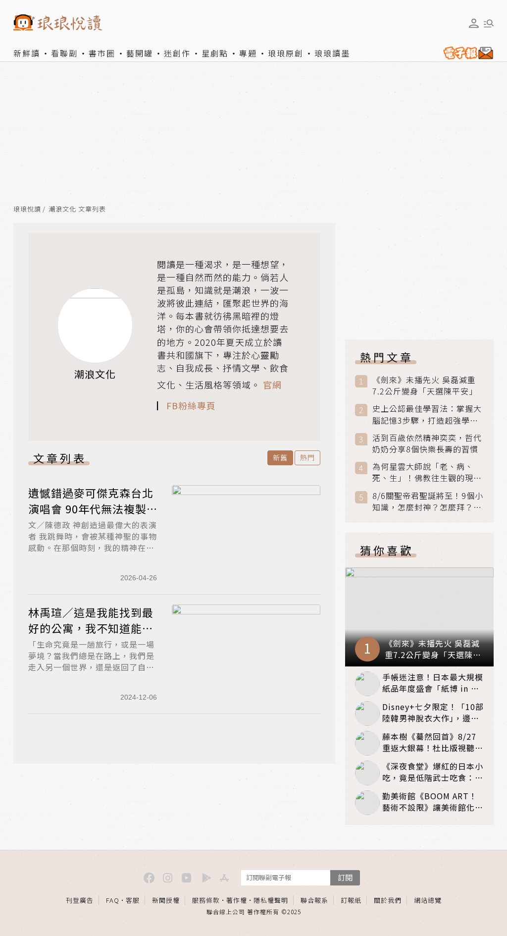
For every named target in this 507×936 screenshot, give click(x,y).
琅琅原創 (286, 53)
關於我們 (388, 900)
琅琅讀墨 (332, 53)
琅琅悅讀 (27, 209)
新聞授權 (166, 900)
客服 (133, 900)
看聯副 (64, 53)
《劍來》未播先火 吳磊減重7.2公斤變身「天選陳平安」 (424, 385)
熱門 (307, 457)
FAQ (112, 900)
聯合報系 (314, 900)
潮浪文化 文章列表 (77, 209)
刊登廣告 (80, 900)
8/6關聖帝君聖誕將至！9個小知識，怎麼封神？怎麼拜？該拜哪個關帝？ (427, 501)
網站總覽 (428, 900)
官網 (272, 384)
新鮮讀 (26, 53)
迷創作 (177, 53)
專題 (248, 53)
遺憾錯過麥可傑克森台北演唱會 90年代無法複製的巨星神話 (90, 508)
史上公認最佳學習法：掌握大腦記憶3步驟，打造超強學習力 (427, 414)
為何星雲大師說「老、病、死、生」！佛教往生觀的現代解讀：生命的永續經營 (427, 472)
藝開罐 (139, 53)
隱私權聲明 (271, 900)
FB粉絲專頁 (191, 405)
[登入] (474, 23)
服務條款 (206, 900)
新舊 (280, 457)
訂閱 (345, 877)
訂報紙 (351, 900)
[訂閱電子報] (466, 53)
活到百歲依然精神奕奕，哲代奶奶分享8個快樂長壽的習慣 (427, 443)
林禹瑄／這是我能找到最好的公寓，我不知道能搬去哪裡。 (90, 628)
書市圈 (102, 53)
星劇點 (215, 53)
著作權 (236, 900)
